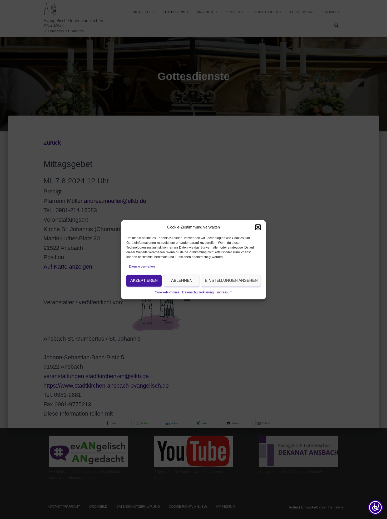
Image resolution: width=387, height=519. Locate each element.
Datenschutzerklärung (198, 292)
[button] (258, 227)
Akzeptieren (144, 280)
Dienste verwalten (142, 266)
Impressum (224, 292)
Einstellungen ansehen (231, 280)
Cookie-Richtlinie (167, 292)
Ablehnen (181, 280)
